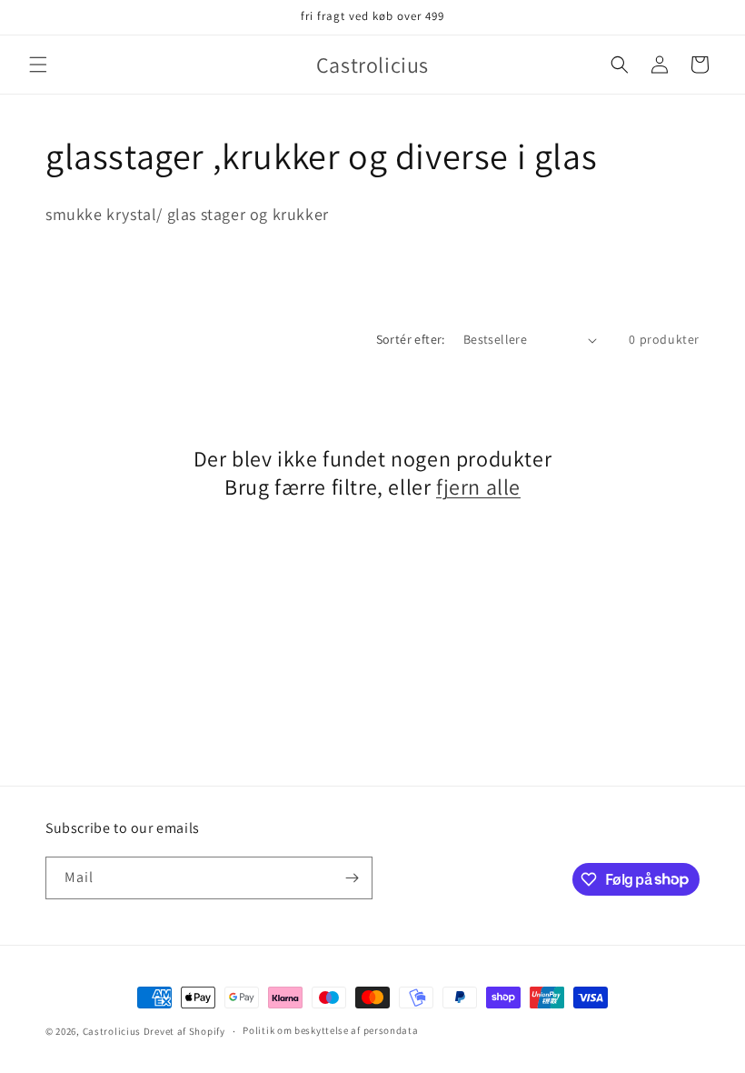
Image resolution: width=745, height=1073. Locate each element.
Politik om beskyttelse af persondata (330, 1030)
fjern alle (478, 487)
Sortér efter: (410, 339)
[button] (38, 65)
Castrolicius (112, 1031)
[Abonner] (352, 878)
